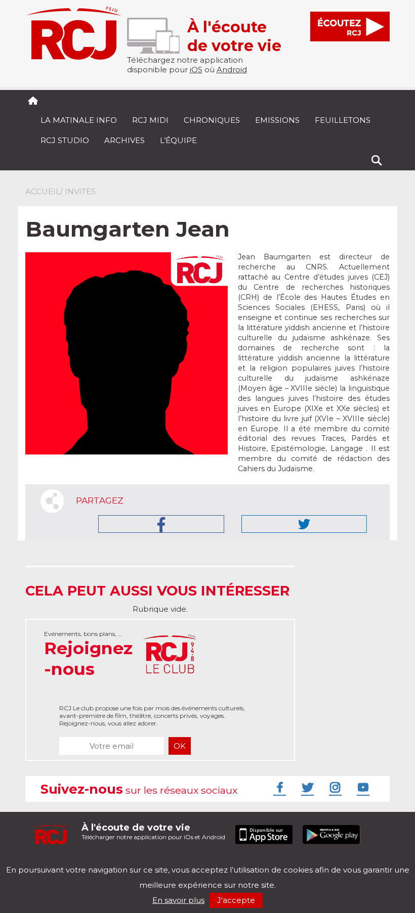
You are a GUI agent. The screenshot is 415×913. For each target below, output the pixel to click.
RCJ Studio (64, 140)
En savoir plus (178, 900)
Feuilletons (342, 120)
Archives (124, 140)
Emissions (277, 120)
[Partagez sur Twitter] (304, 524)
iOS (196, 69)
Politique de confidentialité (129, 861)
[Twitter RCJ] (306, 787)
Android (232, 69)
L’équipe (178, 140)
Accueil (42, 191)
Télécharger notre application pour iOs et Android (153, 831)
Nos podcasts (196, 861)
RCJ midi (150, 120)
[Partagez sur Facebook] (161, 524)
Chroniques (212, 120)
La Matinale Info (78, 120)
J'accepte (236, 900)
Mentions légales (56, 861)
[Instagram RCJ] (334, 787)
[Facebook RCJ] (278, 787)
